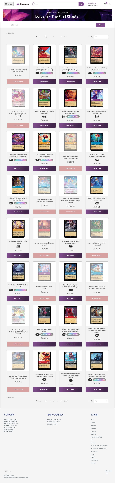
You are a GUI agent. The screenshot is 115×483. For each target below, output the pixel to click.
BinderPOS (25, 477)
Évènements (94, 460)
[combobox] (14, 25)
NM (37, 73)
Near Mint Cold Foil (46, 73)
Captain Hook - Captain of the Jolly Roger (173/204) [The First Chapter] (97, 330)
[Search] (81, 4)
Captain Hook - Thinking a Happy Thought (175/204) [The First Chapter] (70, 375)
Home (49, 12)
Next (66, 37)
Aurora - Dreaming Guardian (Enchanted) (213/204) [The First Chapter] (70, 200)
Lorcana (93, 422)
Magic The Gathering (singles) (99, 445)
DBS (92, 440)
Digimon (93, 443)
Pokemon (93, 428)
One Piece (93, 425)
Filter (100, 25)
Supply (93, 454)
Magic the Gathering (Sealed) (99, 448)
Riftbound (93, 431)
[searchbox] (14, 25)
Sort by (91, 37)
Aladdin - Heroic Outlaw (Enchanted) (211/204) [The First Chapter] (18, 114)
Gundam (93, 434)
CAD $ (6, 471)
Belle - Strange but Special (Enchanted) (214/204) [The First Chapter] (18, 332)
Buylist (93, 457)
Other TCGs (94, 451)
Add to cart (44, 81)
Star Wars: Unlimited (96, 437)
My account (92, 5)
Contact (93, 463)
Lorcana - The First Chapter (60, 12)
